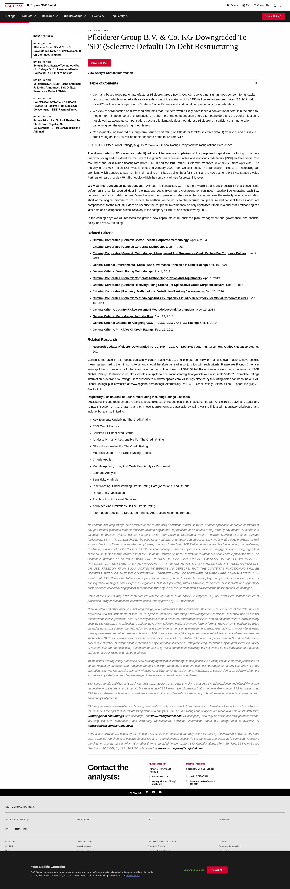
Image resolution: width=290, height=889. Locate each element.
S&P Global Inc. (17, 829)
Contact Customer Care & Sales (162, 842)
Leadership (224, 851)
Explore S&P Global (43, 5)
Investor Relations (85, 842)
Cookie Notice (133, 875)
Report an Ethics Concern (159, 851)
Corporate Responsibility (230, 846)
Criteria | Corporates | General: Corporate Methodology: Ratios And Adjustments (147, 278)
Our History (10, 846)
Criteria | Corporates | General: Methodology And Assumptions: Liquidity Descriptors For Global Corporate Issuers (170, 298)
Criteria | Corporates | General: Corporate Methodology (130, 246)
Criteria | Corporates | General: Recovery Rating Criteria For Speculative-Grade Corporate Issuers (158, 285)
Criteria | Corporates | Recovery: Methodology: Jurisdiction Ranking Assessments (148, 291)
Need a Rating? (273, 16)
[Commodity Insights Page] (147, 792)
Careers (222, 842)
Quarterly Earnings (85, 851)
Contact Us (263, 5)
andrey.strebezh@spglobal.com (164, 782)
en (247, 5)
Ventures (9, 851)
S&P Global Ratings (20, 806)
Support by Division (156, 846)
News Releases (84, 846)
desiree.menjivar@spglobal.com (202, 782)
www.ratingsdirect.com (167, 716)
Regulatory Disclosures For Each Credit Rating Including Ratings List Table (139, 397)
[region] (145, 870)
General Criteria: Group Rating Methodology (123, 271)
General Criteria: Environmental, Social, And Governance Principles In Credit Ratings (150, 265)
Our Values (10, 842)
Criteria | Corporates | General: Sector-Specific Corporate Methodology (140, 240)
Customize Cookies (194, 870)
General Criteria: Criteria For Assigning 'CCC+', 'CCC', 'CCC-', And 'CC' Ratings (146, 322)
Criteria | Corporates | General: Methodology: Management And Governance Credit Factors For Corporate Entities (169, 253)
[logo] (14, 5)
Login (280, 5)
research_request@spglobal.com (181, 748)
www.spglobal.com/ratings (106, 716)
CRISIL (151, 819)
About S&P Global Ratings (17, 819)
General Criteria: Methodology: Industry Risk (123, 316)
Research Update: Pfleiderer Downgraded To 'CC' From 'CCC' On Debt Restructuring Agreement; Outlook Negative (170, 346)
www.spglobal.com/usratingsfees (110, 725)
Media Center (83, 819)
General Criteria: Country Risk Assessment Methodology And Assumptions (144, 309)
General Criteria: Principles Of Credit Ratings (123, 329)
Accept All (217, 870)
